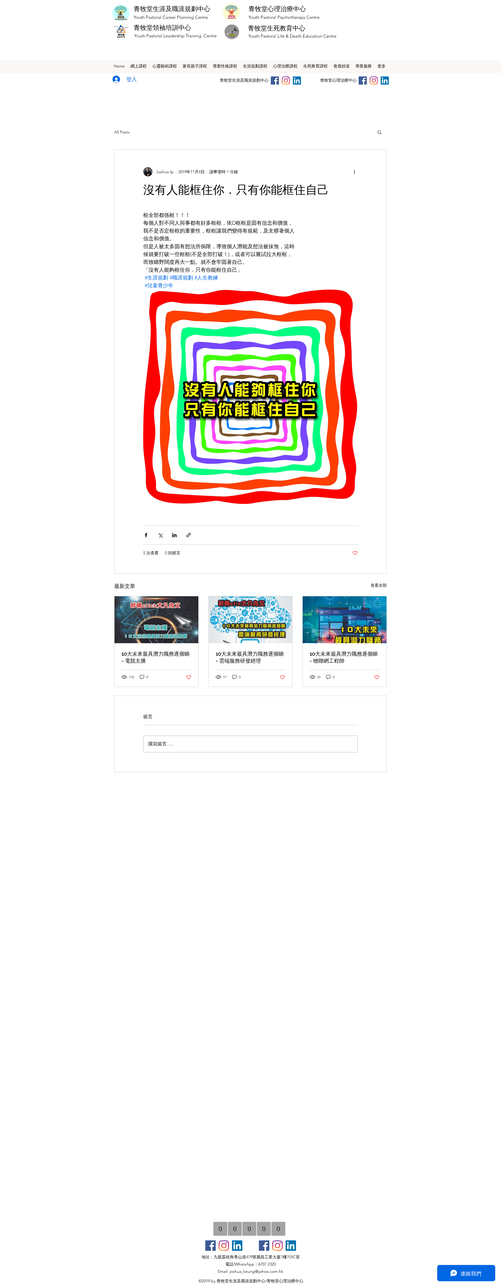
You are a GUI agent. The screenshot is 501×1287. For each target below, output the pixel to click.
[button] (379, 132)
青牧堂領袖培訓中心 (162, 27)
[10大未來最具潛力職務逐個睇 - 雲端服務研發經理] (251, 619)
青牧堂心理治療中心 (277, 8)
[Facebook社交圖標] (210, 1245)
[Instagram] (286, 80)
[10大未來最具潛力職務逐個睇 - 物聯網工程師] (344, 619)
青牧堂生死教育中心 (276, 28)
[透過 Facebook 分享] (146, 535)
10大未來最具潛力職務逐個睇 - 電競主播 (155, 657)
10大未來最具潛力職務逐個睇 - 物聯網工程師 (344, 657)
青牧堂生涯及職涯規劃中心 (172, 8)
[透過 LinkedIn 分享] (174, 535)
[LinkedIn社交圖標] (297, 80)
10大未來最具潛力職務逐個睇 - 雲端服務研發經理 (250, 657)
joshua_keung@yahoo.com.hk (256, 1271)
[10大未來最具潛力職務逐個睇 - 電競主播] (156, 619)
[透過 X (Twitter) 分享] (160, 535)
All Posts (122, 132)
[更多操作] (354, 171)
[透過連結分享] (188, 535)
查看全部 (379, 585)
